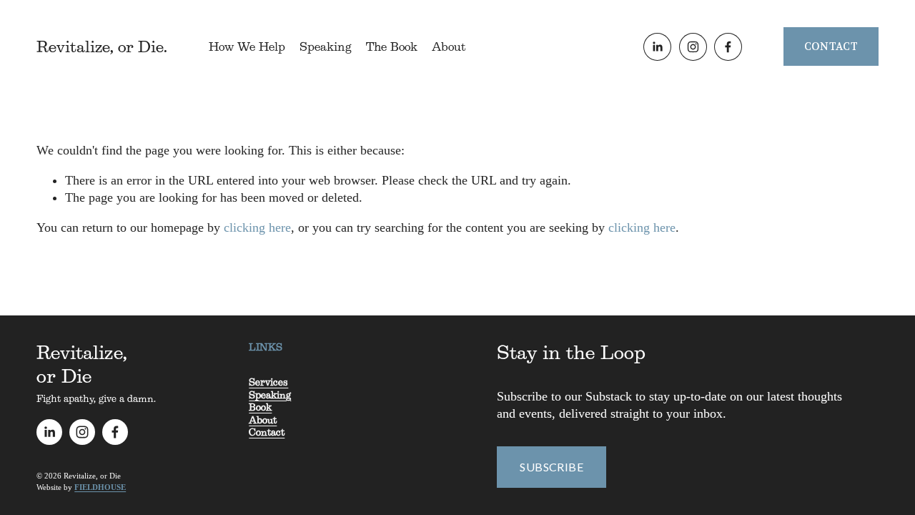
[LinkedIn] (657, 47)
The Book (391, 46)
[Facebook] (728, 47)
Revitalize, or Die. (101, 46)
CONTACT (831, 47)
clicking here (257, 227)
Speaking (325, 46)
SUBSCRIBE (551, 467)
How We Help (247, 46)
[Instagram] (693, 47)
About (448, 46)
